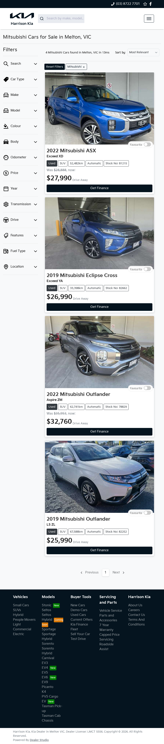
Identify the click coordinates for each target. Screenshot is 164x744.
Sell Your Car (80, 634)
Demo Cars (79, 610)
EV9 (45, 682)
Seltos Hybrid (47, 617)
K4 (44, 692)
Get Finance (99, 188)
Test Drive (78, 639)
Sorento (48, 644)
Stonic (46, 605)
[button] (149, 19)
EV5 (45, 673)
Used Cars (78, 615)
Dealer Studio (39, 740)
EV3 (45, 663)
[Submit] (42, 18)
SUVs (17, 610)
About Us (135, 605)
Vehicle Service (110, 611)
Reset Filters (54, 66)
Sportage (49, 629)
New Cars (78, 605)
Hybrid (18, 615)
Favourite (136, 144)
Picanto (47, 687)
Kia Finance (79, 625)
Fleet (74, 629)
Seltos (46, 610)
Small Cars (21, 605)
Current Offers (82, 620)
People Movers (24, 620)
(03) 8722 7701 (128, 4)
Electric (18, 634)
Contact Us (136, 615)
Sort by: (120, 52)
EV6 (45, 677)
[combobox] (61, 18)
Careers (134, 610)
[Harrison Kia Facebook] (151, 4)
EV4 (45, 668)
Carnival (48, 658)
